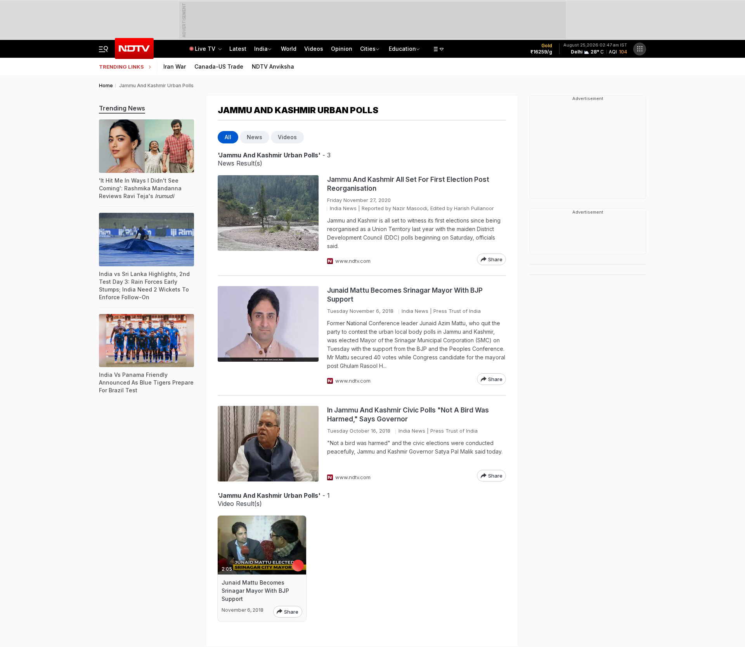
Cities (368, 48)
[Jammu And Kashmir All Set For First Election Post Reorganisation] (268, 220)
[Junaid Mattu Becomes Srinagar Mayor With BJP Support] (268, 335)
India (261, 48)
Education (402, 48)
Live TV (206, 48)
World (288, 48)
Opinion (341, 48)
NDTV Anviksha (273, 66)
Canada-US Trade (218, 66)
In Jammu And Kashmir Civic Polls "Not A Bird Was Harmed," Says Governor (408, 414)
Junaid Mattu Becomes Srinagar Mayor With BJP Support (405, 294)
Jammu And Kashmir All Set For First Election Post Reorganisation (408, 184)
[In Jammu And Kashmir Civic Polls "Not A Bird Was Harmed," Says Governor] (268, 443)
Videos (313, 48)
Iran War (174, 66)
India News (343, 208)
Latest (237, 48)
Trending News (122, 108)
